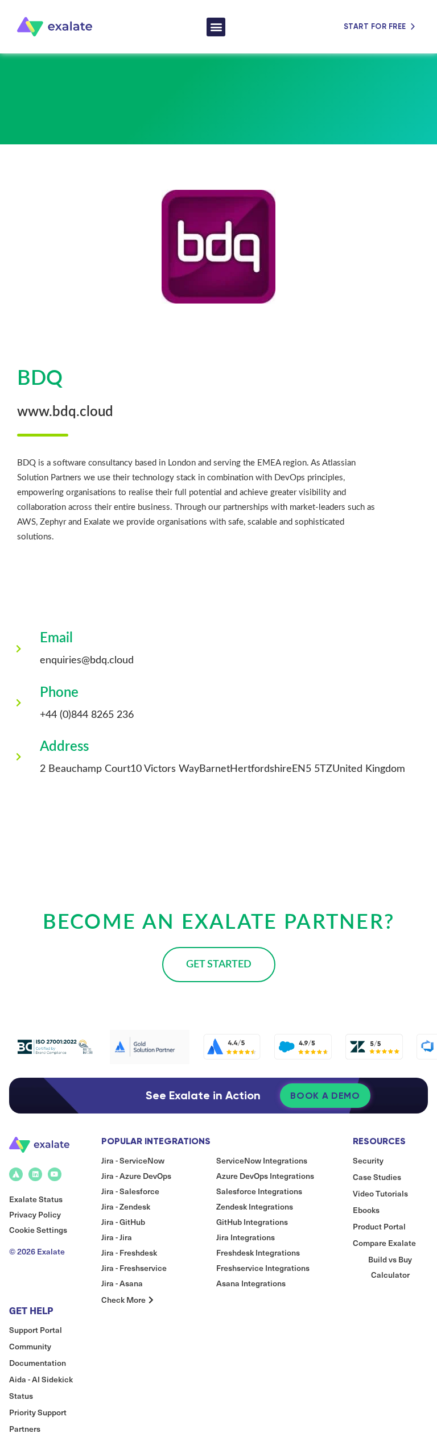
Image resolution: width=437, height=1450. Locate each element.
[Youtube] (54, 1174)
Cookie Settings (38, 1229)
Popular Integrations (156, 1141)
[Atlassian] (16, 1174)
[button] (216, 27)
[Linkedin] (35, 1174)
